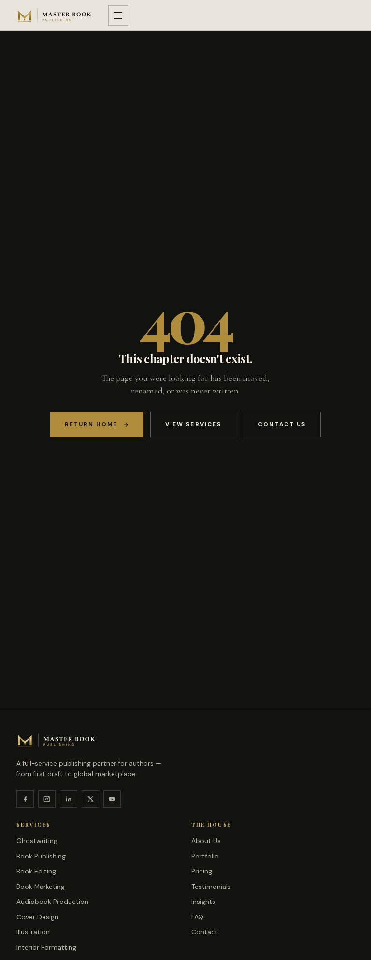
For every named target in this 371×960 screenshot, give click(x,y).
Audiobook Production (52, 901)
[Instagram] (47, 799)
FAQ (197, 917)
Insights (203, 901)
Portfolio (205, 856)
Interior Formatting (46, 947)
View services (193, 424)
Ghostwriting (36, 840)
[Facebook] (25, 799)
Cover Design (37, 917)
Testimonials (211, 886)
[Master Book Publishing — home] (54, 15)
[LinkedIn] (68, 799)
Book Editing (36, 871)
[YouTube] (112, 799)
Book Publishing (41, 856)
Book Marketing (40, 886)
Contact (204, 932)
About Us (206, 840)
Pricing (201, 871)
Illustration (33, 932)
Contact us (282, 424)
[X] (90, 799)
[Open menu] (118, 15)
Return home (91, 424)
